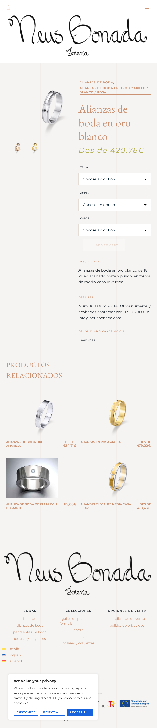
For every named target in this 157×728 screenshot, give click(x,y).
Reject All (52, 712)
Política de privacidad (127, 625)
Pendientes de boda (29, 632)
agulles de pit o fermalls (72, 621)
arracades (78, 637)
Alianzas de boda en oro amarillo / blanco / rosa (114, 90)
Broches (29, 619)
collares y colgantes (78, 643)
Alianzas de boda (96, 82)
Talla (84, 167)
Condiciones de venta (127, 619)
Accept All (80, 712)
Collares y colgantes (30, 639)
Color (84, 218)
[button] (147, 6)
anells (78, 630)
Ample (84, 192)
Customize (26, 712)
